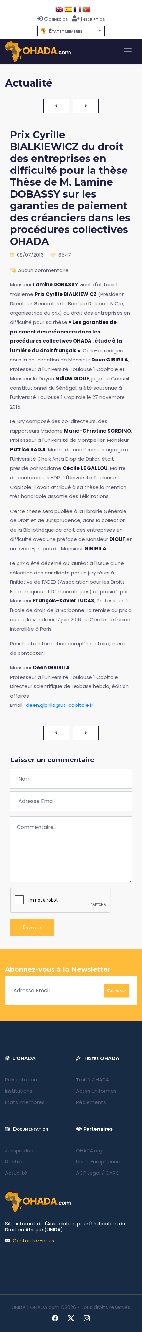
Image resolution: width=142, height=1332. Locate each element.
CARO (112, 1172)
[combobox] (71, 31)
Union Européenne (98, 1161)
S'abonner (116, 990)
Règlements (91, 1102)
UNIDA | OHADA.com (35, 1307)
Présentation (21, 1079)
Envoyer (32, 927)
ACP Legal (88, 1172)
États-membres (25, 1102)
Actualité (16, 1172)
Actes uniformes (96, 1090)
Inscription (93, 19)
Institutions (18, 1090)
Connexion (56, 19)
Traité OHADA (92, 1079)
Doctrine (15, 1161)
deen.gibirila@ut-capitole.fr (59, 705)
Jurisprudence (22, 1150)
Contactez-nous (33, 1240)
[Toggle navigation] (128, 51)
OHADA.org (89, 1150)
